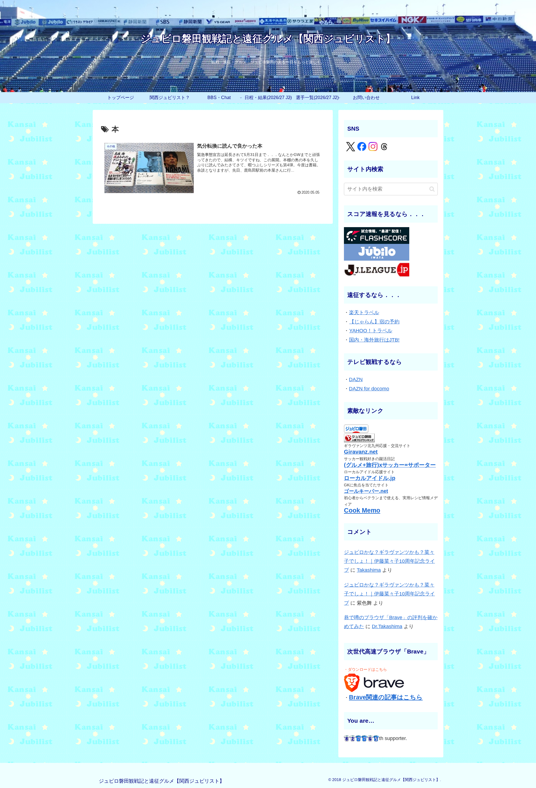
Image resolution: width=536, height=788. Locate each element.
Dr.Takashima (387, 626)
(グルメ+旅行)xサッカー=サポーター (390, 465)
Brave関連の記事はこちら (386, 697)
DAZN (356, 379)
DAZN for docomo (369, 388)
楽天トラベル (364, 312)
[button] (432, 189)
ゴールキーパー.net (366, 491)
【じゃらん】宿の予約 (374, 322)
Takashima (369, 570)
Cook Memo (362, 510)
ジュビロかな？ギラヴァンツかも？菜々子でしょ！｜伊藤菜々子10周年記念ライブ (389, 561)
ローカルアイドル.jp (369, 478)
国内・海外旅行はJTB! (374, 340)
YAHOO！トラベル (370, 330)
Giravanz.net (361, 452)
